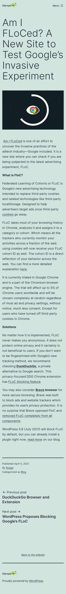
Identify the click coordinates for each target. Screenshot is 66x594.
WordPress (36, 580)
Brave (40, 390)
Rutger (10, 467)
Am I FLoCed (12, 141)
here (23, 269)
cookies (8, 214)
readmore (34, 439)
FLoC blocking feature (24, 382)
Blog (23, 471)
